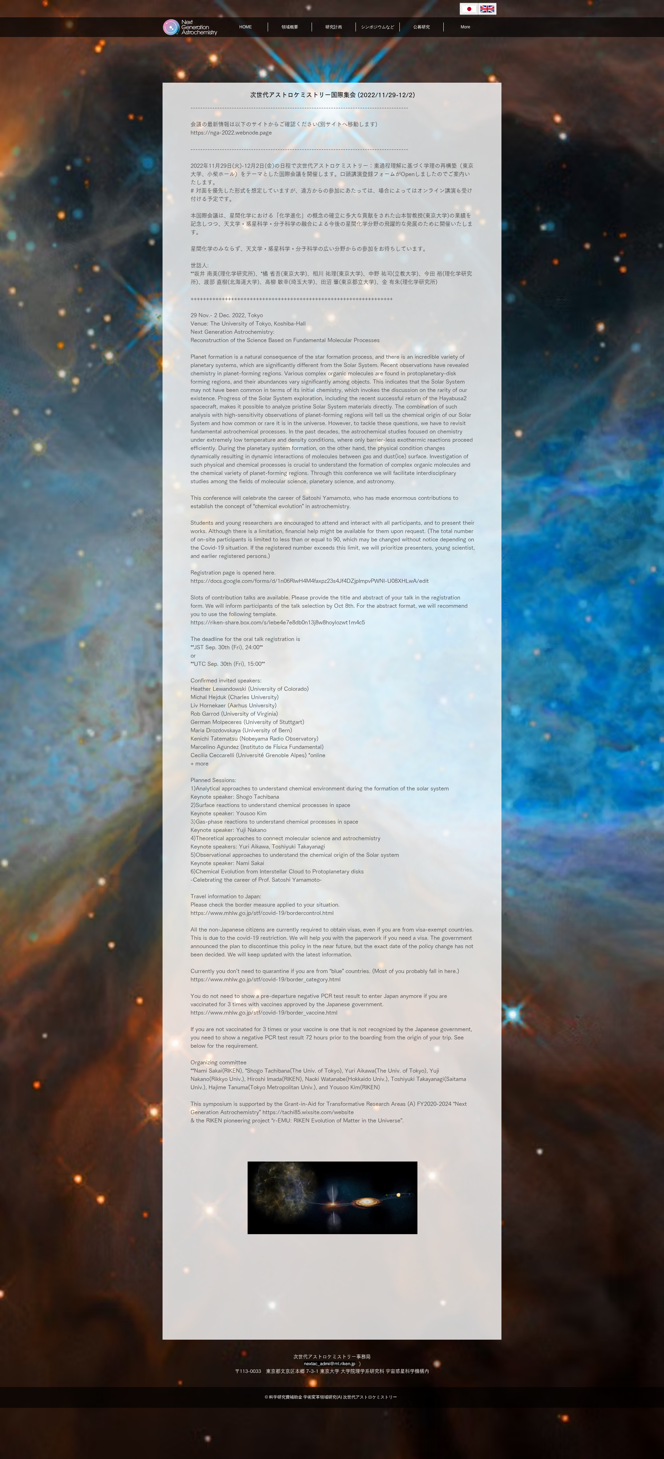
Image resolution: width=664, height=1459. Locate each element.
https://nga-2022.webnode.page (231, 132)
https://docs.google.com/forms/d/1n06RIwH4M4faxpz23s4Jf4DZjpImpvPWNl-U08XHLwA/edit (310, 581)
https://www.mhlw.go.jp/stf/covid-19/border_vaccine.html (264, 1012)
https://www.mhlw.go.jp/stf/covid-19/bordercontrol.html (262, 913)
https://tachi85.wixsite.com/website (308, 1112)
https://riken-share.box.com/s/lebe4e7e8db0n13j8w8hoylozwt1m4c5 (278, 622)
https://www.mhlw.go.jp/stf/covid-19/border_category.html (266, 979)
